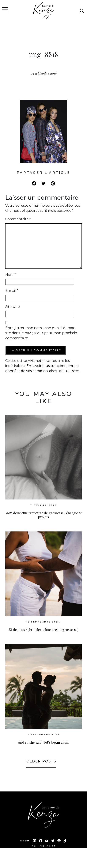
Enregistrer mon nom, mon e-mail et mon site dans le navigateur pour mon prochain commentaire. (41, 333)
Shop (25, 841)
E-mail (11, 291)
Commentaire (18, 219)
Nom (10, 275)
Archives (38, 846)
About (51, 846)
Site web (12, 307)
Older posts (41, 761)
